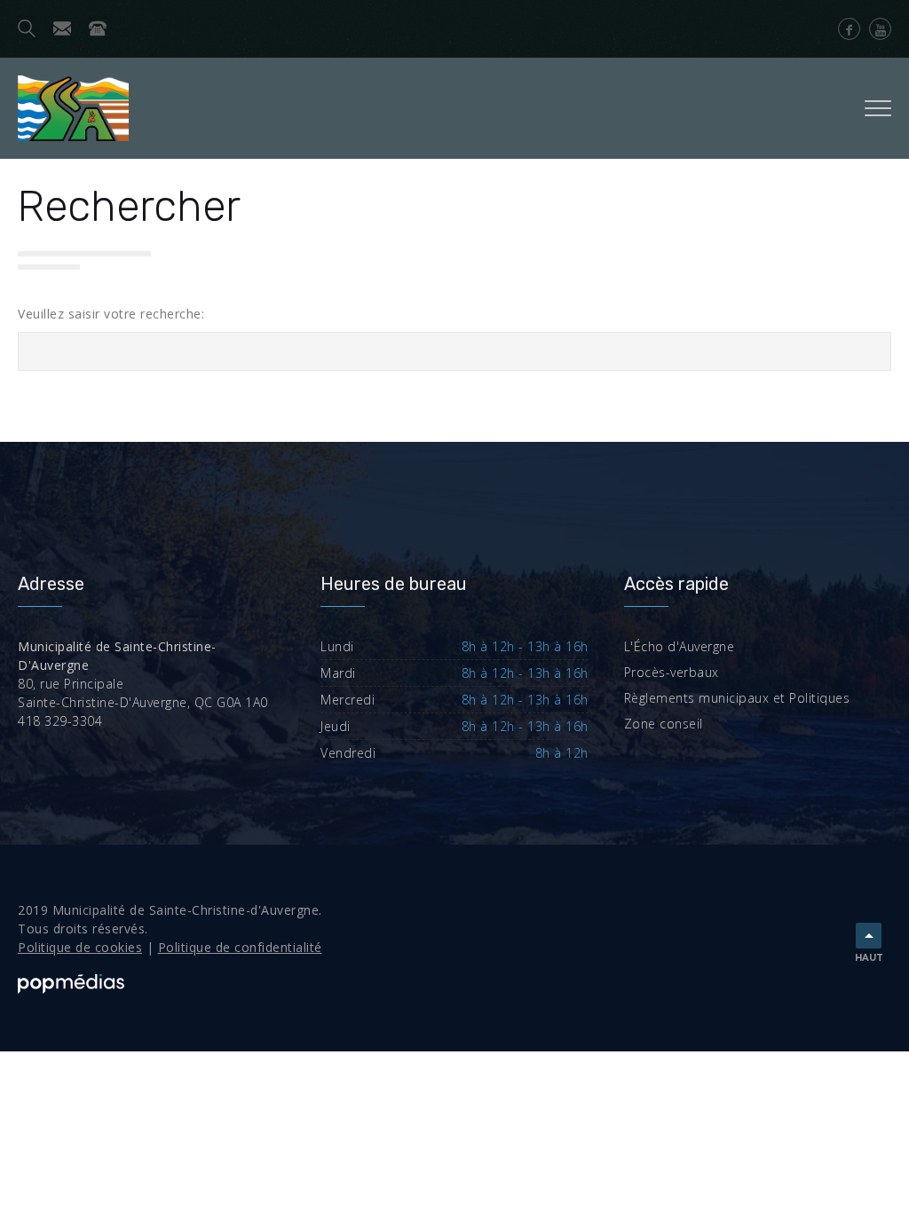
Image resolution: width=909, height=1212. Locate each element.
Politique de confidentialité (240, 947)
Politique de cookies (80, 947)
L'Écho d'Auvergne (679, 646)
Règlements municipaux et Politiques (737, 697)
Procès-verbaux (671, 672)
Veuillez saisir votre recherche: (111, 313)
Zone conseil (663, 723)
